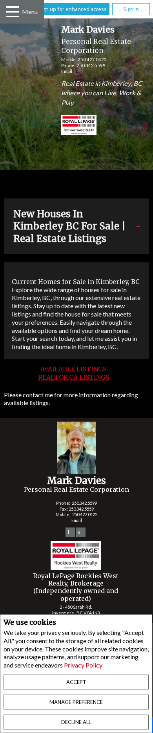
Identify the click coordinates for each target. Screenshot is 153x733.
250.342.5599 (91, 65)
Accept (76, 682)
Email (66, 71)
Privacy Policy (83, 665)
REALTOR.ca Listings (73, 377)
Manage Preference (76, 702)
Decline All (76, 722)
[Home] (72, 126)
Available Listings (73, 369)
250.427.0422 (92, 59)
